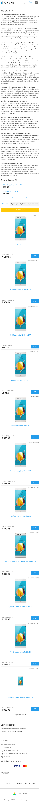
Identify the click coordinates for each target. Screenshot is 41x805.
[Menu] (36, 3)
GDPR (14, 783)
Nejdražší (23, 204)
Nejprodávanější (33, 204)
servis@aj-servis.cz (10, 744)
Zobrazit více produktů (19, 198)
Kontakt (8, 783)
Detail (35, 256)
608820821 (7, 747)
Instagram (20, 783)
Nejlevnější (14, 204)
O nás (26, 783)
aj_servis (7, 757)
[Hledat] (25, 3)
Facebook (32, 783)
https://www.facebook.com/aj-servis (15, 754)
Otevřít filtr (20, 210)
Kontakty (4, 734)
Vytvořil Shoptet (22, 794)
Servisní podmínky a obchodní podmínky (13, 729)
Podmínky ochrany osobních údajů (11, 731)
